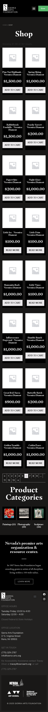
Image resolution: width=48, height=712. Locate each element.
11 (5, 480)
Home (5, 25)
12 (9, 480)
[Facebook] (44, 594)
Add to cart (13, 90)
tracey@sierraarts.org (20, 664)
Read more (12, 250)
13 (13, 480)
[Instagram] (44, 599)
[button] (34, 8)
